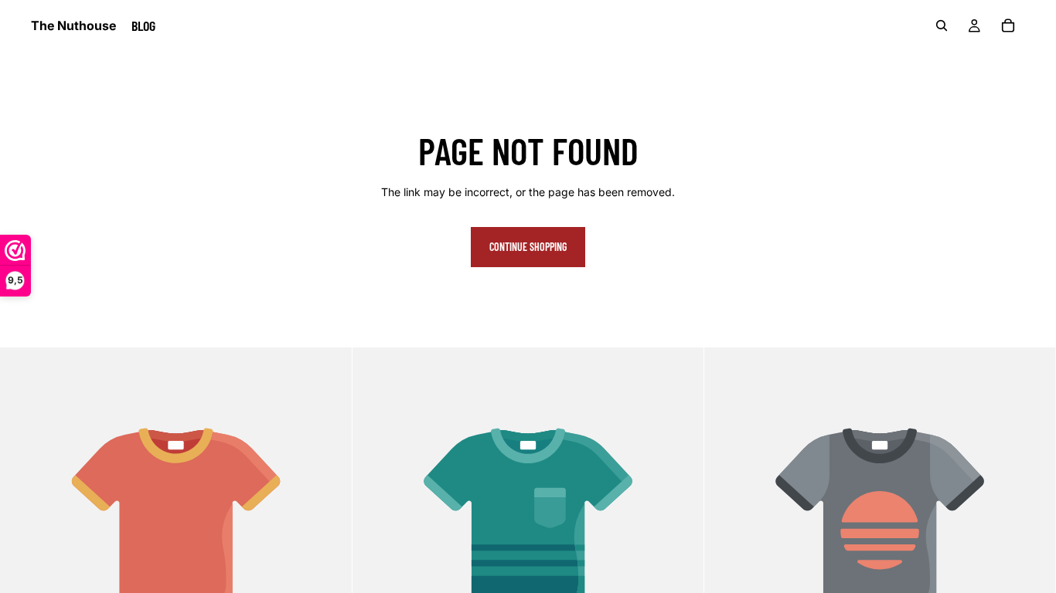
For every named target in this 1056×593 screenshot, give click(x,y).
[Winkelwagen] (1008, 25)
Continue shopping (528, 246)
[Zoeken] (942, 25)
